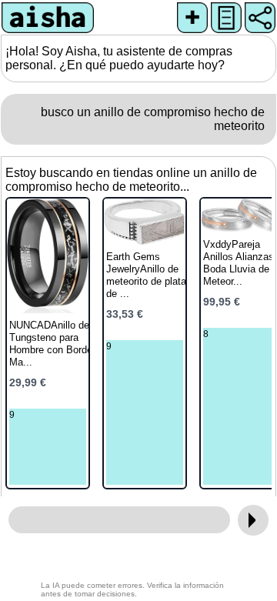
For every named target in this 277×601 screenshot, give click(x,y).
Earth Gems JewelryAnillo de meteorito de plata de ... (146, 275)
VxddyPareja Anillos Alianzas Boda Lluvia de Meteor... (238, 263)
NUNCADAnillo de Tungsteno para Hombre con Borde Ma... (50, 343)
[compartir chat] (260, 17)
